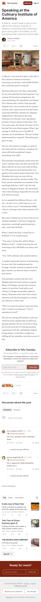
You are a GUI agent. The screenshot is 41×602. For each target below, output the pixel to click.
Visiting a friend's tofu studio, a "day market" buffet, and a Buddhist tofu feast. (14, 527)
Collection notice (20, 586)
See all (6, 554)
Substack (9, 597)
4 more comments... (9, 486)
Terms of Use (31, 372)
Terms (33, 583)
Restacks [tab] (17, 410)
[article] (20, 509)
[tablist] (12, 410)
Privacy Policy (20, 377)
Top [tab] (4, 498)
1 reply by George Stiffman (19, 449)
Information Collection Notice (25, 375)
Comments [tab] (7, 410)
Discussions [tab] (19, 498)
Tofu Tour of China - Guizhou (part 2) (11, 521)
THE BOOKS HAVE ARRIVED (15, 540)
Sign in (36, 3)
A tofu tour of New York (13, 504)
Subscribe (27, 3)
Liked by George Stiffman (17, 433)
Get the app (31, 591)
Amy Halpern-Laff (14, 431)
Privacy (27, 583)
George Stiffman (13, 38)
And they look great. (10, 543)
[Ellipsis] (38, 431)
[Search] (37, 497)
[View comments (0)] (12, 515)
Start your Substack (14, 591)
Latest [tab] (10, 498)
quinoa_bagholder (14, 457)
